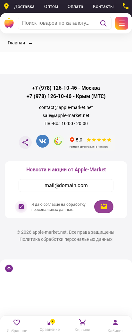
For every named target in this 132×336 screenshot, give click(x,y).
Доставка (24, 6)
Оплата (75, 6)
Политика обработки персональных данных (66, 239)
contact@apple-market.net (66, 107)
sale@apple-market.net (66, 115)
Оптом (51, 6)
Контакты (103, 6)
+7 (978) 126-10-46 (54, 87)
